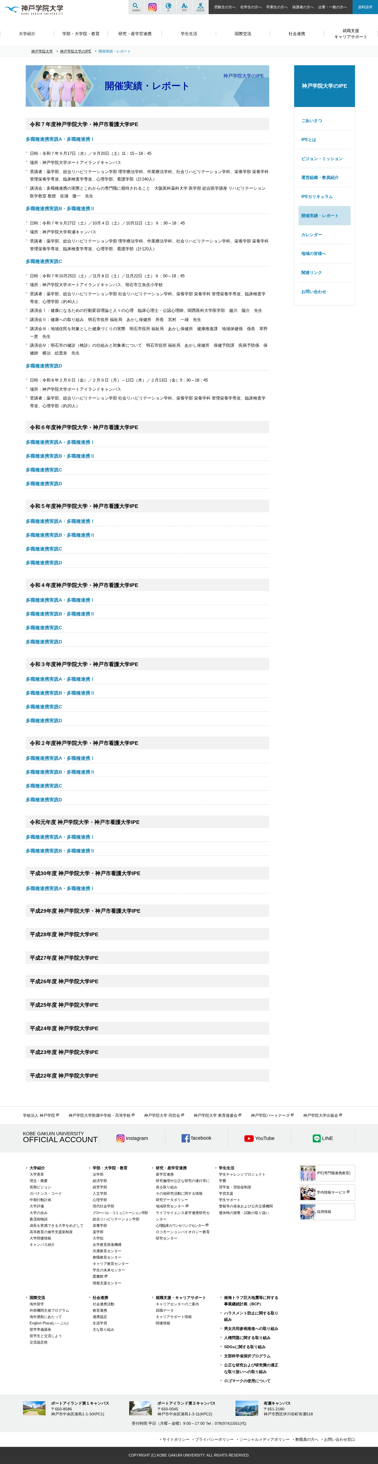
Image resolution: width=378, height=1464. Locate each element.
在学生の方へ (251, 7)
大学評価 (37, 1206)
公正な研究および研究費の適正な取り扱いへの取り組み (251, 1368)
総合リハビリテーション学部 (116, 1219)
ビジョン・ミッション (322, 158)
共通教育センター (107, 1251)
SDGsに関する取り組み (245, 1347)
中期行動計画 (40, 1200)
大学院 (98, 1238)
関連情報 (163, 1323)
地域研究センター (170, 1206)
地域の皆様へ (313, 253)
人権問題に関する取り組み (247, 1337)
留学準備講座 (40, 1329)
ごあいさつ (311, 120)
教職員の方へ (307, 1439)
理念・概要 (39, 1181)
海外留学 (37, 1304)
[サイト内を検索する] (136, 7)
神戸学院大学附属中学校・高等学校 (100, 1115)
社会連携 (100, 1297)
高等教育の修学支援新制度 (51, 1232)
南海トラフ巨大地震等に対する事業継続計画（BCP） (251, 1300)
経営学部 (100, 1187)
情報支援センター (107, 1283)
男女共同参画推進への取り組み (251, 1328)
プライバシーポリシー (214, 1439)
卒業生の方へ (277, 7)
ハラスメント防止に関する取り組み (251, 1316)
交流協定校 (39, 1342)
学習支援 (226, 1193)
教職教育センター (107, 1257)
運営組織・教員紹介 (320, 177)
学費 (222, 1181)
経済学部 (100, 1181)
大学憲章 (37, 1174)
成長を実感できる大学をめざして (57, 1225)
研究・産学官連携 (171, 1168)
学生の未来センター (109, 1270)
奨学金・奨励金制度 (235, 1187)
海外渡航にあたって (46, 1317)
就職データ (165, 1310)
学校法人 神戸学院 (39, 1115)
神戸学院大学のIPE (75, 51)
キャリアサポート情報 (174, 1317)
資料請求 (365, 7)
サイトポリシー (176, 1439)
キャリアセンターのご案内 (177, 1304)
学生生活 (226, 1168)
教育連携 (100, 1310)
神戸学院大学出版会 (320, 1115)
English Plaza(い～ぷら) (49, 1323)
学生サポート (229, 1200)
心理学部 (100, 1200)
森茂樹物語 (39, 1219)
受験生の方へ (225, 7)
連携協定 (100, 1317)
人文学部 (100, 1193)
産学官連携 (165, 1174)
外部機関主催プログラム (49, 1310)
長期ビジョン (40, 1187)
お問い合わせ (313, 291)
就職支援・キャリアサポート (181, 1297)
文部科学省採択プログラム (247, 1356)
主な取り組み (103, 1329)
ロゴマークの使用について (247, 1381)
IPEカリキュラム (317, 196)
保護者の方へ (303, 7)
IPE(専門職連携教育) (333, 1173)
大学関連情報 (40, 1238)
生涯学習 (100, 1323)
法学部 (98, 1174)
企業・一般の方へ (332, 7)
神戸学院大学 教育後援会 (215, 1115)
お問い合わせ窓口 (339, 1439)
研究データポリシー (172, 1200)
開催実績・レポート (320, 215)
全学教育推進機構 (107, 1245)
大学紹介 (37, 1168)
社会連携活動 (103, 1304)
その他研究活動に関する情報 (179, 1193)
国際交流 (37, 1297)
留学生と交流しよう (46, 1336)
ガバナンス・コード (46, 1193)
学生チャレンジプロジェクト (242, 1174)
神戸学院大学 (42, 51)
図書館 (98, 1276)
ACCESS (200, 7)
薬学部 (98, 1232)
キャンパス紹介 (42, 1245)
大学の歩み (39, 1213)
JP (168, 7)
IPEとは (308, 139)
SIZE (184, 7)
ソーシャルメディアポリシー (264, 1439)
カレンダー (311, 234)
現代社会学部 (103, 1206)
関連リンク (311, 272)
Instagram (152, 7)
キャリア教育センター (111, 1264)
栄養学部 (100, 1225)
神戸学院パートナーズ (270, 1115)
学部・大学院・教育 (110, 1168)
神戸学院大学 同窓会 (162, 1115)
